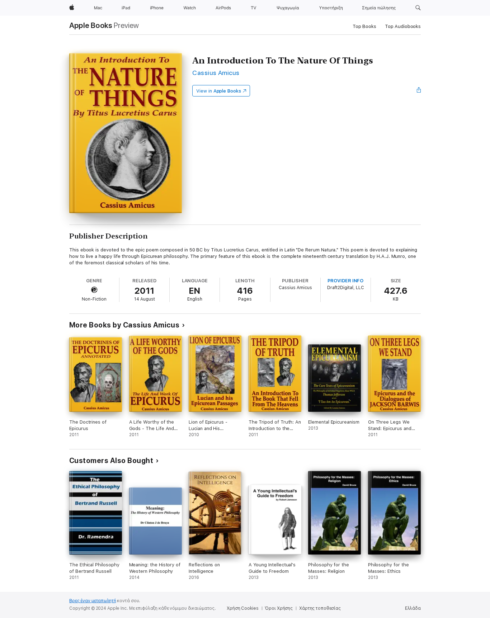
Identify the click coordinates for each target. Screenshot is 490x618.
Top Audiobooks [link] (403, 26)
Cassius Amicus (216, 72)
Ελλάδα (413, 608)
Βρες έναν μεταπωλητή (92, 600)
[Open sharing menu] (419, 91)
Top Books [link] (364, 26)
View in (218, 91)
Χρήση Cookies (242, 608)
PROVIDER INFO (345, 280)
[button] (418, 8)
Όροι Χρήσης (279, 608)
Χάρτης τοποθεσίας (320, 608)
